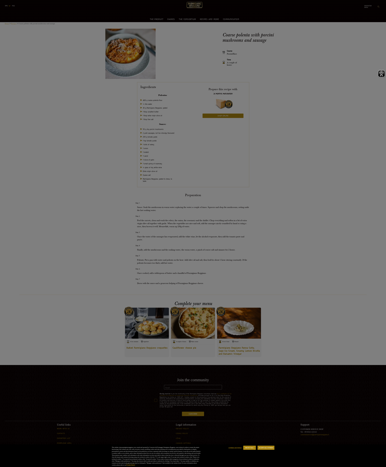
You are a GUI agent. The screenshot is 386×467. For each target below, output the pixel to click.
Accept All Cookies (266, 447)
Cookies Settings (235, 447)
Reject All (249, 447)
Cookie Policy (131, 465)
